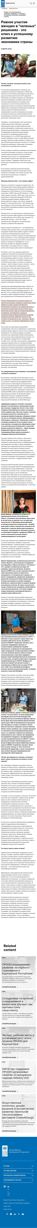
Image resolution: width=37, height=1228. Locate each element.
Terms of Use (8, 1209)
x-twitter (19, 1214)
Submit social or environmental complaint (17, 1203)
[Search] (9, 1191)
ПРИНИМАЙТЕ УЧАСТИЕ (12, 1180)
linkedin (15, 1214)
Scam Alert (7, 1206)
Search (31, 3)
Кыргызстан (10, 3)
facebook (7, 1214)
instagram (11, 1214)
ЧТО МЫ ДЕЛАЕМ (10, 1171)
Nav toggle (34, 3)
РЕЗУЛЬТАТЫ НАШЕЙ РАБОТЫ (14, 1175)
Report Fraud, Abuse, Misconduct (14, 1200)
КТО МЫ (7, 1166)
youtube (23, 1214)
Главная (4, 8)
